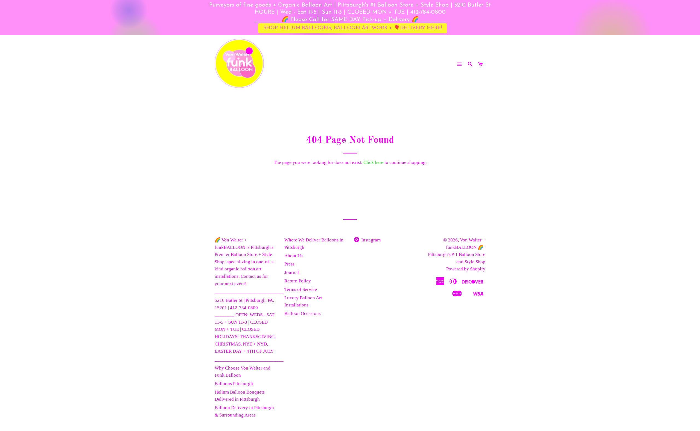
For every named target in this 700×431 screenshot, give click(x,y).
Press (289, 264)
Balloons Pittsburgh (234, 383)
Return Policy (297, 281)
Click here (373, 162)
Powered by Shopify (465, 268)
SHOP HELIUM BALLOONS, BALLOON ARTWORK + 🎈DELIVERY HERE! (352, 28)
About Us (293, 255)
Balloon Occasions (302, 313)
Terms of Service (300, 289)
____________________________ (249, 291)
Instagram (370, 240)
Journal (291, 272)
